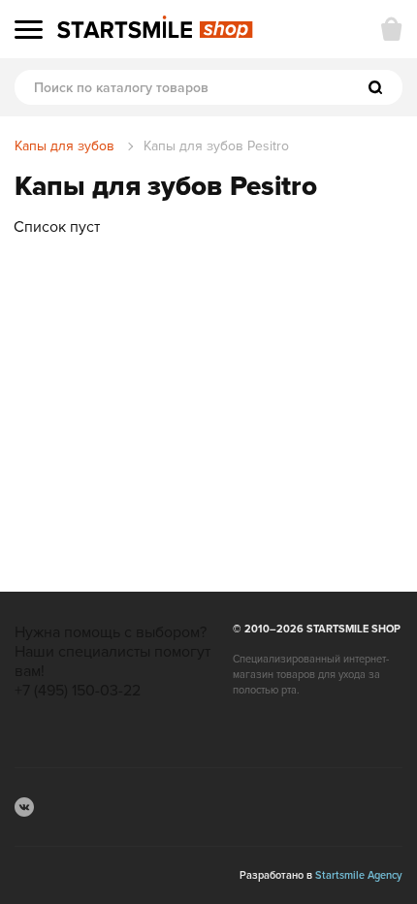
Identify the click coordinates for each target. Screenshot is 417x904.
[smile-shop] (155, 28)
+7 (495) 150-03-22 (78, 690)
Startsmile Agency (358, 875)
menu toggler (29, 29)
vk (24, 807)
